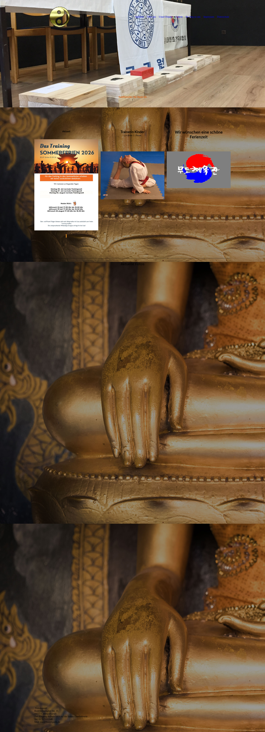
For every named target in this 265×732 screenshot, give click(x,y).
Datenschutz (223, 16)
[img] (59, 16)
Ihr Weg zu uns (193, 16)
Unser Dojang (166, 16)
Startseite (139, 16)
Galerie (179, 16)
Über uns (151, 16)
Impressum (209, 16)
